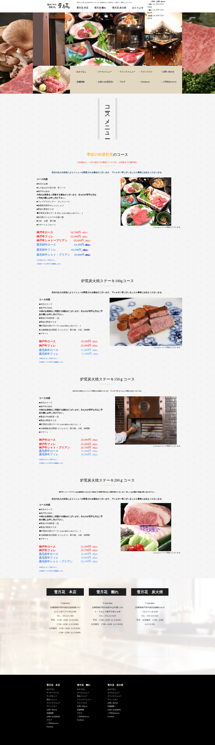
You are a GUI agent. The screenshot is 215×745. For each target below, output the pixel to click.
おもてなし (81, 72)
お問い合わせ (168, 72)
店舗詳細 (80, 82)
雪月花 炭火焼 (119, 7)
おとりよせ (137, 7)
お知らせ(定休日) (105, 82)
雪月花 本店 (82, 7)
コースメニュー (105, 72)
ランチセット (52, 696)
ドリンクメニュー (127, 72)
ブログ (122, 82)
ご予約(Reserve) (169, 82)
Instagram (145, 82)
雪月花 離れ (100, 7)
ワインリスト (147, 72)
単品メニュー (52, 699)
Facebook (50, 727)
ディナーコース (53, 693)
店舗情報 (50, 713)
